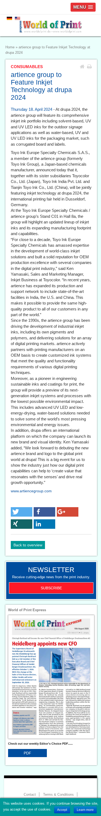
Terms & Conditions (58, 795)
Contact (30, 795)
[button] (21, 512)
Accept (62, 810)
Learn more (85, 810)
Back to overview (27, 545)
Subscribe (51, 588)
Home (10, 47)
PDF (27, 753)
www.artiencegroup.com (31, 491)
